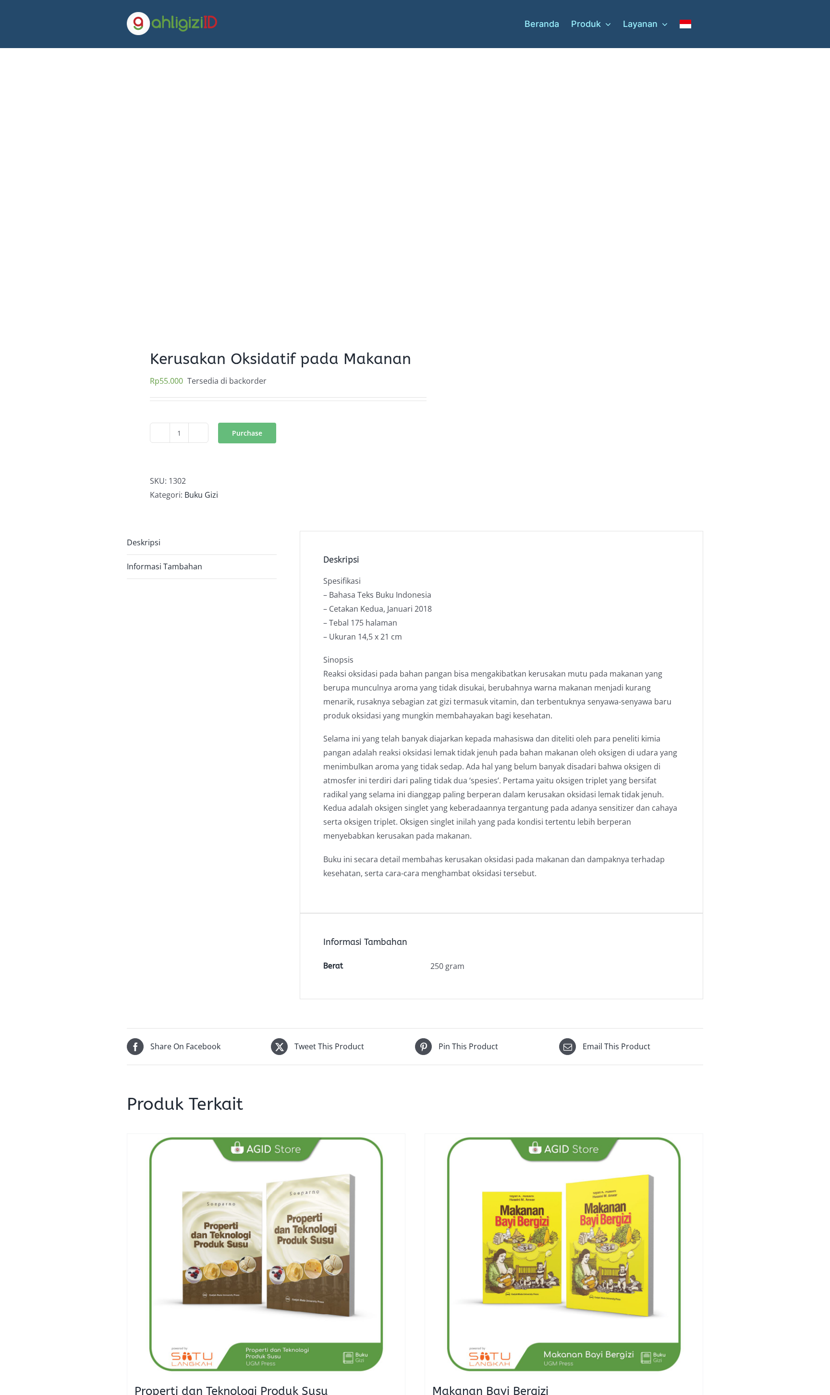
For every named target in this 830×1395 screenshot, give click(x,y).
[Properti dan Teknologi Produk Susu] (266, 1254)
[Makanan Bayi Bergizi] (564, 1254)
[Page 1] (265, 186)
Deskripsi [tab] (143, 542)
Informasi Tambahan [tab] (164, 566)
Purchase (247, 433)
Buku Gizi (201, 495)
